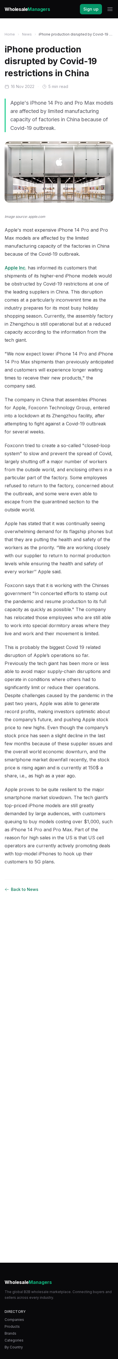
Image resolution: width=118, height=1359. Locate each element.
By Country (14, 1347)
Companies (14, 1319)
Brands (10, 1333)
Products (12, 1326)
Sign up (91, 9)
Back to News (24, 889)
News (27, 34)
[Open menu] (110, 9)
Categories (14, 1340)
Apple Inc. (15, 268)
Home (10, 34)
